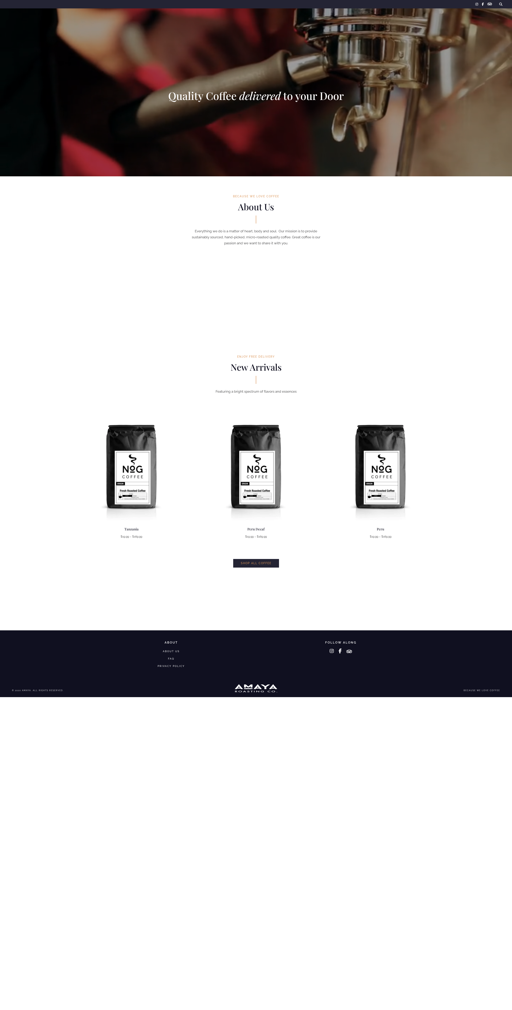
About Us (455, 17)
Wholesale (50, 17)
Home (14, 17)
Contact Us (493, 17)
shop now (256, 119)
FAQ (473, 17)
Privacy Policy (171, 666)
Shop (29, 17)
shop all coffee (256, 563)
